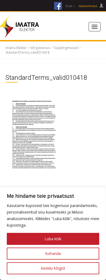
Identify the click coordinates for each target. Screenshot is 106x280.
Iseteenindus (88, 6)
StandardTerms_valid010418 (27, 52)
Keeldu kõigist (53, 268)
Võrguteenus (40, 47)
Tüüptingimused (65, 47)
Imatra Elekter (16, 47)
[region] (53, 233)
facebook (58, 6)
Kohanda (53, 253)
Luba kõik (53, 238)
